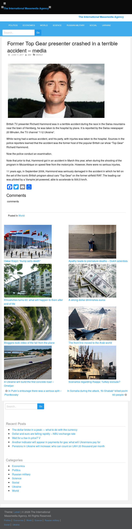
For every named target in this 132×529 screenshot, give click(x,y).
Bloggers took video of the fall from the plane (29, 343)
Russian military (76, 25)
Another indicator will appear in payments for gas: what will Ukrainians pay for (56, 442)
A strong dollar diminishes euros (87, 300)
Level (17, 512)
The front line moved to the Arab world (90, 343)
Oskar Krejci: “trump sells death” (22, 261)
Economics (29, 25)
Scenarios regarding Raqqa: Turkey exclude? (94, 382)
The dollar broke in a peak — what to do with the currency (44, 430)
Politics (13, 25)
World (44, 25)
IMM (29, 55)
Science (57, 25)
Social (93, 25)
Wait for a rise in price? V (26, 438)
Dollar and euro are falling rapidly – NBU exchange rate (43, 434)
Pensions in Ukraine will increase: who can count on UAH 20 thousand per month (58, 446)
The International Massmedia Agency (26, 8)
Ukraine (106, 25)
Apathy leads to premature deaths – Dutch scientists (98, 261)
